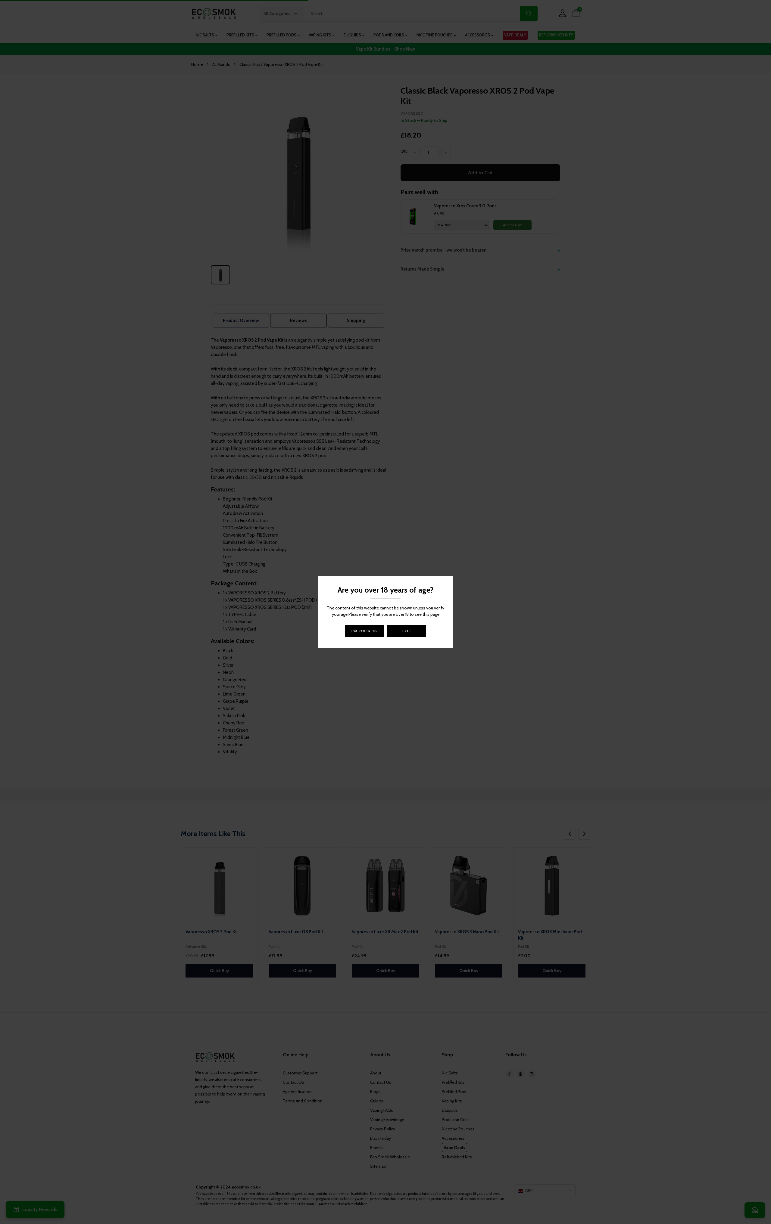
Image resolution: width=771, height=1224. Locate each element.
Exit (407, 631)
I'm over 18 (364, 631)
